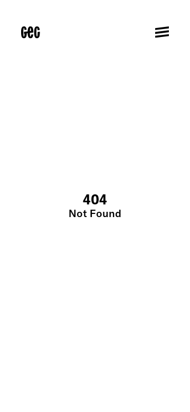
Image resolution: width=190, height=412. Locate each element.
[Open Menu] (162, 32)
